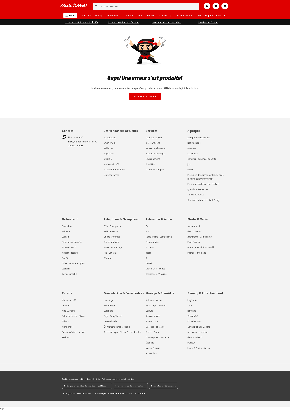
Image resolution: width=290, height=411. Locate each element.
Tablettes (108, 148)
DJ (146, 258)
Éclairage (150, 342)
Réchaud (66, 337)
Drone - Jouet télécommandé (200, 247)
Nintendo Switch (111, 174)
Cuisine (163, 15)
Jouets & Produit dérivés (198, 348)
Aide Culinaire (68, 310)
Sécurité (107, 258)
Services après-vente (156, 148)
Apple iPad (109, 153)
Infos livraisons (153, 143)
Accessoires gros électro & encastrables (122, 332)
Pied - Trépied (193, 242)
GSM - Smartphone (112, 226)
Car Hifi (149, 263)
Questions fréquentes (197, 189)
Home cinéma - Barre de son (159, 236)
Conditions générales (70, 379)
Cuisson (65, 305)
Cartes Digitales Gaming (198, 326)
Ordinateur (113, 15)
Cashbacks (192, 153)
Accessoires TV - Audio (156, 274)
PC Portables (110, 137)
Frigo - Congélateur (113, 316)
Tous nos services (154, 137)
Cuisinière (108, 310)
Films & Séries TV (195, 337)
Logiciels (66, 268)
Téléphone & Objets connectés (139, 15)
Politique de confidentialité (90, 379)
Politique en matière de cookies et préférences (87, 386)
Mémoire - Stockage (113, 247)
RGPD (190, 169)
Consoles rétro (194, 321)
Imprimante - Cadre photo (199, 236)
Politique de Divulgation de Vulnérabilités (118, 379)
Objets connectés (112, 236)
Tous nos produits (184, 15)
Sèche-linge (109, 305)
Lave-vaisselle (110, 321)
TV (147, 226)
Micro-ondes (68, 326)
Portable (150, 247)
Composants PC (69, 274)
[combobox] (146, 6)
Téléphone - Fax (111, 231)
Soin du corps (152, 321)
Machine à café (69, 300)
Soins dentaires (153, 316)
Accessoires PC (69, 247)
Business (191, 148)
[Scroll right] (224, 15)
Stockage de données (72, 242)
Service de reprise (195, 194)
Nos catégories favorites (211, 15)
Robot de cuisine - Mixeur (73, 316)
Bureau (65, 236)
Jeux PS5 (108, 158)
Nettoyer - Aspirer (154, 300)
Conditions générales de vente (201, 158)
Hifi (147, 231)
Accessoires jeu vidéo (197, 332)
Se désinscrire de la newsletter (130, 386)
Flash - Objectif (194, 231)
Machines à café (111, 164)
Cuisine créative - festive (73, 332)
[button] (69, 15)
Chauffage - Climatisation (157, 337)
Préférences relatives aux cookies (203, 184)
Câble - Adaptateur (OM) (73, 263)
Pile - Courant (110, 252)
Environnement (153, 158)
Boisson (65, 321)
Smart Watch (110, 143)
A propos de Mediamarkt (198, 137)
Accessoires (151, 353)
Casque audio (152, 242)
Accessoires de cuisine (114, 169)
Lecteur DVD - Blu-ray (155, 268)
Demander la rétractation (163, 386)
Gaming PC (192, 316)
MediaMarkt (80, 394)
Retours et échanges (155, 153)
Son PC (65, 258)
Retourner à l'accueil (145, 96)
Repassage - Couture (156, 305)
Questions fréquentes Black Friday (203, 200)
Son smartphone (111, 242)
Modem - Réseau (70, 252)
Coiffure (149, 310)
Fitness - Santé (153, 332)
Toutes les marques (155, 169)
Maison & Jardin (153, 348)
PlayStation (192, 300)
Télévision (85, 15)
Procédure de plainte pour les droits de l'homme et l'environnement (205, 176)
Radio (148, 252)
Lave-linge (108, 300)
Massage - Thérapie (155, 326)
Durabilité (150, 164)
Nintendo (191, 310)
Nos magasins (194, 143)
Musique (191, 342)
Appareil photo (194, 226)
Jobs (189, 164)
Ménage (99, 15)
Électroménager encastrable (117, 326)
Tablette (66, 231)
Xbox (189, 305)
